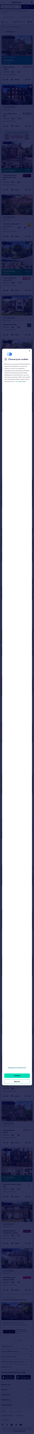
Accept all (17, 1076)
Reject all (17, 1081)
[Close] (29, 351)
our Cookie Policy (20, 381)
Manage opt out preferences (17, 1068)
